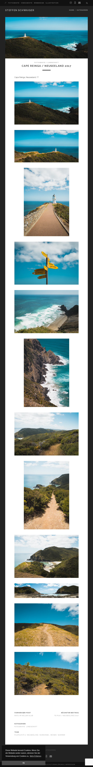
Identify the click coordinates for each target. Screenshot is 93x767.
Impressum (70, 764)
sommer (61, 735)
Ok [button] (24, 763)
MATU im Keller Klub (23, 715)
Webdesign (39, 3)
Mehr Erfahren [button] (35, 756)
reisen (54, 735)
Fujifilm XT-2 (20, 735)
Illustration (52, 3)
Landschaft (53, 62)
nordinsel (44, 735)
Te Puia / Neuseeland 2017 (66, 715)
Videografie (26, 3)
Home (71, 10)
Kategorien (82, 10)
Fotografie (13, 3)
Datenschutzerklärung (52, 764)
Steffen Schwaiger (19, 10)
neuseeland (32, 735)
